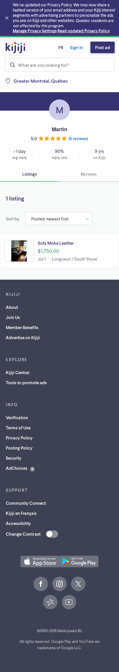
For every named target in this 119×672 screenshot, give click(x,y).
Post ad (102, 47)
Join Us (13, 317)
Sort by (12, 218)
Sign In (76, 47)
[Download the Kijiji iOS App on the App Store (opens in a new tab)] (40, 561)
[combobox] (59, 65)
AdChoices (16, 468)
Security (13, 458)
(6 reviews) (78, 138)
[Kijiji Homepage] (15, 47)
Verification (17, 417)
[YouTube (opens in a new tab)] (69, 602)
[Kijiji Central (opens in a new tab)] (50, 602)
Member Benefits (22, 327)
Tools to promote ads (26, 382)
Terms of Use (18, 427)
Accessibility (18, 523)
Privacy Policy (19, 437)
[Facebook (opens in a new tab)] (41, 584)
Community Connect (26, 503)
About (12, 307)
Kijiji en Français (21, 513)
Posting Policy (19, 447)
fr (60, 47)
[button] (59, 251)
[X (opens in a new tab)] (78, 584)
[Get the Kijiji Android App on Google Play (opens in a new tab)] (79, 561)
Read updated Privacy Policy (83, 30)
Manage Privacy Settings (35, 30)
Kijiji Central (17, 372)
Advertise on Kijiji (23, 337)
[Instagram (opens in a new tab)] (59, 584)
